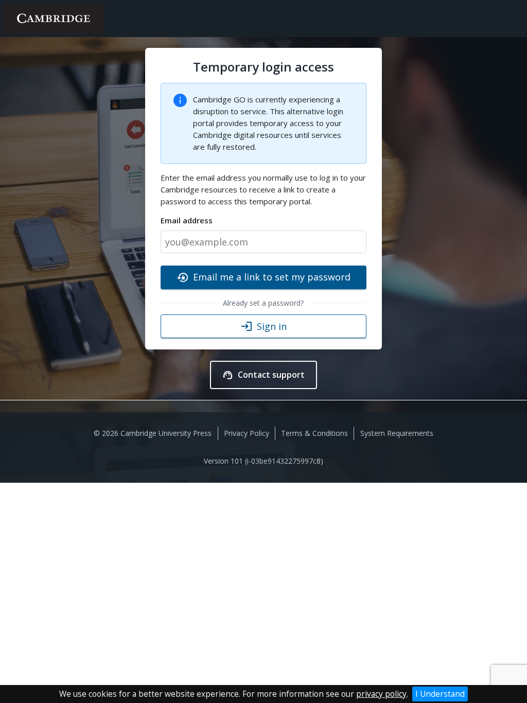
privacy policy (381, 694)
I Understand (440, 694)
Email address (187, 220)
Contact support (263, 374)
